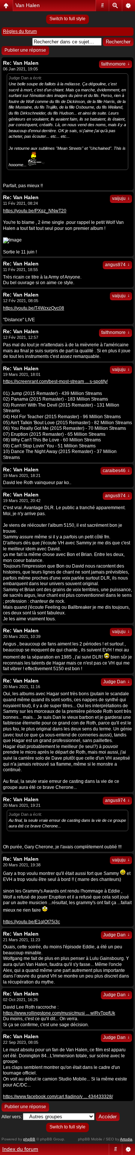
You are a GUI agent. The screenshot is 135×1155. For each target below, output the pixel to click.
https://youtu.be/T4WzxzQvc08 (33, 308)
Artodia (126, 1139)
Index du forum (20, 1149)
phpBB (29, 1139)
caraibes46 (116, 470)
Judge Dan (116, 681)
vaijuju (121, 198)
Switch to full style (68, 18)
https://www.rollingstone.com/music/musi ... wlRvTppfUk (59, 1013)
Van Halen (27, 5)
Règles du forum (20, 31)
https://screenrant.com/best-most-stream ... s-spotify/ (55, 381)
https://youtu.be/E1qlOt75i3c (31, 921)
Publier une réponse (25, 50)
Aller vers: (12, 1116)
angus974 (117, 264)
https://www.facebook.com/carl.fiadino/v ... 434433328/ (58, 1096)
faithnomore (115, 64)
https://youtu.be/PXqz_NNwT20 (34, 210)
